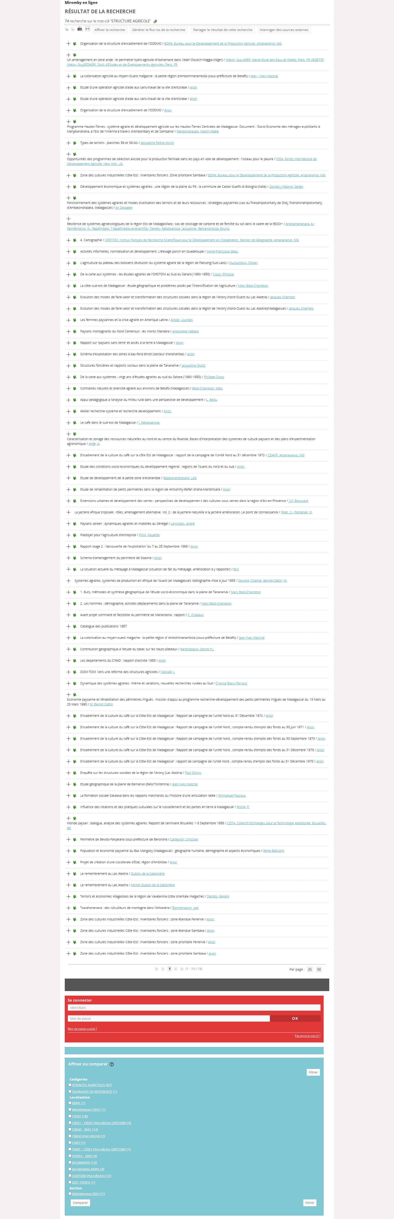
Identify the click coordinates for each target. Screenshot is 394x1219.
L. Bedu (211, 399)
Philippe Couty (214, 377)
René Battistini (273, 850)
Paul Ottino (193, 772)
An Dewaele (123, 207)
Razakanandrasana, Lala (179, 478)
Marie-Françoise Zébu (222, 251)
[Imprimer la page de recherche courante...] (80, 30)
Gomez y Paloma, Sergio (286, 186)
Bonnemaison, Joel (185, 908)
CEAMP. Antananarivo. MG (286, 455)
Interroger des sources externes (284, 30)
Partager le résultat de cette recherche (222, 30)
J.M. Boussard (298, 501)
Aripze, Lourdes (182, 320)
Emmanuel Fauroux (232, 795)
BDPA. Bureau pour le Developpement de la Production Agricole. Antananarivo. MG (223, 43)
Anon (193, 87)
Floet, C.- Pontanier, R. (296, 512)
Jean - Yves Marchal (264, 76)
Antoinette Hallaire (185, 331)
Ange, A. (94, 443)
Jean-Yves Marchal (251, 637)
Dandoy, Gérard (218, 896)
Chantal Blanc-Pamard (231, 683)
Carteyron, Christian (184, 839)
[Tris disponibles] (87, 30)
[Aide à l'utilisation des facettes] (112, 1064)
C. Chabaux (196, 615)
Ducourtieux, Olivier (243, 263)
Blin (236, 569)
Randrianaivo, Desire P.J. (197, 649)
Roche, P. (243, 807)
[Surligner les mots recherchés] (155, 21)
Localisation (80, 1097)
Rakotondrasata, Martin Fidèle (198, 131)
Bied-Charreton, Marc (207, 388)
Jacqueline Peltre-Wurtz (157, 143)
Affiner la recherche (110, 30)
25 (310, 969)
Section (76, 1188)
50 (319, 969)
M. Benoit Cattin (101, 704)
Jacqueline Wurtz (193, 365)
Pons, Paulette (149, 535)
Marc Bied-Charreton (253, 285)
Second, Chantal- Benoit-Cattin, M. (262, 580)
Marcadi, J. (168, 672)
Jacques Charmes (282, 297)
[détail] (68, 44)
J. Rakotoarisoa (149, 422)
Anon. (168, 411)
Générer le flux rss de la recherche (158, 30)
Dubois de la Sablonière (148, 873)
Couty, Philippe (223, 274)
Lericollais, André (183, 523)
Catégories (78, 1079)
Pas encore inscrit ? (308, 1036)
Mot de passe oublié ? (82, 1029)
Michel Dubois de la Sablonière (153, 885)
